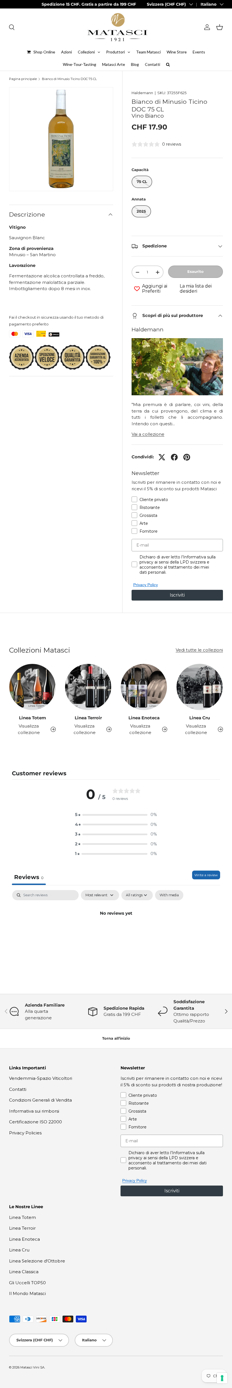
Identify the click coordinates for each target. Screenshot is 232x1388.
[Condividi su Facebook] (174, 457)
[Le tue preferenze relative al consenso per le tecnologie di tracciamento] (222, 1378)
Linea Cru (199, 717)
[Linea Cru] (200, 687)
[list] (61, 139)
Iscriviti (177, 595)
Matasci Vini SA (32, 1367)
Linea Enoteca (144, 717)
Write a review (206, 875)
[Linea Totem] (32, 687)
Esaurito (195, 271)
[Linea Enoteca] (144, 687)
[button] (219, 27)
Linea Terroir (88, 717)
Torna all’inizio (116, 1038)
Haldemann (142, 92)
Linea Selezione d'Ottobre (37, 1261)
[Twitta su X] (162, 457)
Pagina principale (23, 79)
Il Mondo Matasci (27, 1293)
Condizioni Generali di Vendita (40, 1100)
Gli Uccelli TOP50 (27, 1282)
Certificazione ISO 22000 (35, 1121)
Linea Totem (32, 717)
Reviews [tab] (29, 877)
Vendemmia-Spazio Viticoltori (40, 1078)
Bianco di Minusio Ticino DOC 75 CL (69, 79)
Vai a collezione (148, 434)
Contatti (17, 1089)
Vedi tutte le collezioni (199, 650)
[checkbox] (169, 895)
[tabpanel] (116, 932)
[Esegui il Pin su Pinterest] (187, 457)
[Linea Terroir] (88, 687)
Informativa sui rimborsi (34, 1111)
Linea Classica (23, 1271)
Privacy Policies (25, 1133)
